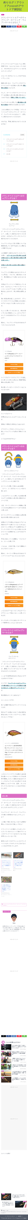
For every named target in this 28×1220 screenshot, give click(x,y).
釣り (3, 14)
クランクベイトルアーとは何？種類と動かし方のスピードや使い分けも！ (18, 864)
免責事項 (19, 1216)
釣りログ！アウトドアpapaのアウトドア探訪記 (14, 6)
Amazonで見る (14, 364)
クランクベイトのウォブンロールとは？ (15, 150)
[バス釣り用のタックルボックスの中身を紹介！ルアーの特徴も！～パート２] (6, 880)
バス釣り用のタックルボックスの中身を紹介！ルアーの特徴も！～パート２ (6, 888)
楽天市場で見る (14, 368)
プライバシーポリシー (11, 1216)
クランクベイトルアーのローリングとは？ (15, 145)
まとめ (8, 154)
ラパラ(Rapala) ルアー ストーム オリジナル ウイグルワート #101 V (14, 356)
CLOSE (22, 134)
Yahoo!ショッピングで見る (14, 372)
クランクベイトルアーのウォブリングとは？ (15, 140)
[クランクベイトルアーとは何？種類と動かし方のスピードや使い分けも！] (18, 855)
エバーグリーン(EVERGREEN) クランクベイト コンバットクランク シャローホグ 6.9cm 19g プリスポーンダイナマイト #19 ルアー (14, 750)
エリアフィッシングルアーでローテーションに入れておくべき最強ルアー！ (6, 864)
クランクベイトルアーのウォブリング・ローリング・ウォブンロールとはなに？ (13, 905)
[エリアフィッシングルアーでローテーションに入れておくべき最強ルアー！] (6, 855)
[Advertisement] (14, 46)
